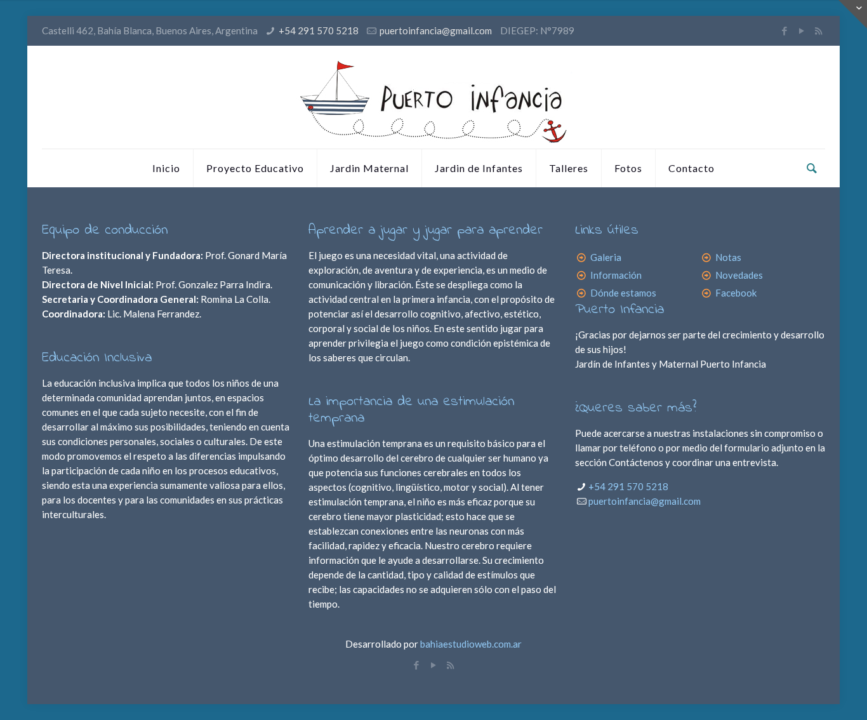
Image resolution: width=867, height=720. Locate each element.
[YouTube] (801, 30)
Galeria (605, 257)
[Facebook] (784, 30)
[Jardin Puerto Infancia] (433, 97)
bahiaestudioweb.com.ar (470, 644)
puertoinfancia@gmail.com (436, 30)
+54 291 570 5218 (319, 30)
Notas (728, 257)
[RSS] (818, 30)
